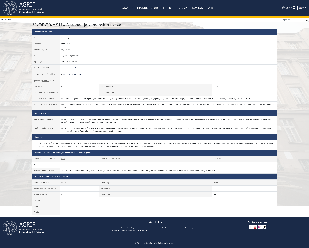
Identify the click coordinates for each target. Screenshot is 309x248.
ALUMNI (183, 7)
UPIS (211, 7)
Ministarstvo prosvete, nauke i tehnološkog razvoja (129, 230)
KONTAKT (198, 7)
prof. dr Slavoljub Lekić (72, 68)
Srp (303, 8)
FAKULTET (127, 7)
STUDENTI (157, 7)
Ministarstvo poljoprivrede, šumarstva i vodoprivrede (180, 228)
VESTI (171, 7)
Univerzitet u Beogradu (129, 228)
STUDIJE (142, 7)
